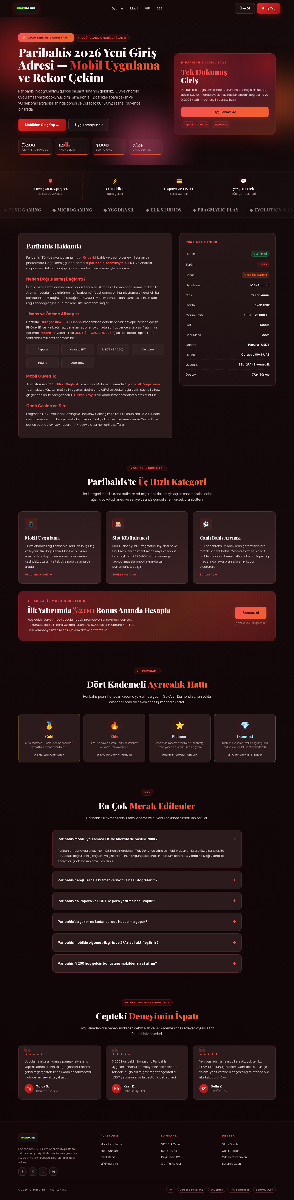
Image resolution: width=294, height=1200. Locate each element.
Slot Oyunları (109, 1151)
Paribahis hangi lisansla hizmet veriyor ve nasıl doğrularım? (108, 880)
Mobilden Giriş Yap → (42, 124)
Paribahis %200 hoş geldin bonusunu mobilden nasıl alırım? (107, 963)
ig (43, 1171)
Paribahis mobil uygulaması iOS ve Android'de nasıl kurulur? (108, 839)
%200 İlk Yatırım (172, 1144)
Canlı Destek (230, 1151)
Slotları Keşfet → (124, 574)
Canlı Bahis (108, 1157)
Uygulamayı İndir (89, 124)
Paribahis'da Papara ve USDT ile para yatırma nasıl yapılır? (106, 901)
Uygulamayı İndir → (38, 574)
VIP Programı (109, 1164)
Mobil (134, 8)
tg (53, 1171)
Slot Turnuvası (171, 1164)
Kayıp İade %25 (171, 1157)
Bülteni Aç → (208, 574)
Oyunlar (117, 8)
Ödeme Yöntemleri (234, 1157)
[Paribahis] (26, 8)
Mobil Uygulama (111, 1144)
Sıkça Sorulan (231, 1144)
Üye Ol (245, 8)
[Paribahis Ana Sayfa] (28, 1143)
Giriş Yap (268, 8)
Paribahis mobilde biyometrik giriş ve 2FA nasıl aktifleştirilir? (108, 942)
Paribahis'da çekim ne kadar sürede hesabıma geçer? (102, 921)
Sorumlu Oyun (231, 1164)
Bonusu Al (251, 612)
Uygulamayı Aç (225, 112)
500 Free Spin (170, 1151)
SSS (159, 8)
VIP (147, 8)
